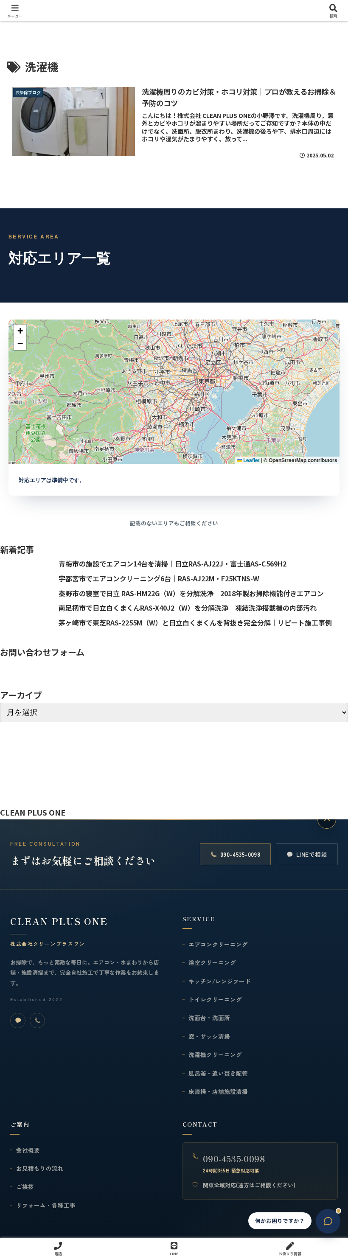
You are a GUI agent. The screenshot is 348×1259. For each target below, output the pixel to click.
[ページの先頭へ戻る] (326, 819)
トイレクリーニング (215, 999)
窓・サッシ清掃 (209, 1036)
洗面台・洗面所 (209, 1017)
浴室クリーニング (212, 962)
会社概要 (28, 1150)
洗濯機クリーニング (215, 1054)
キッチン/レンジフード (219, 981)
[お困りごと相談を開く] (328, 1221)
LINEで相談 (311, 854)
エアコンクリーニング (218, 944)
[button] (20, 331)
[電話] (37, 1020)
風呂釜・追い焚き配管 (218, 1073)
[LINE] (17, 1020)
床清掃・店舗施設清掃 (218, 1091)
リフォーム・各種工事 (46, 1205)
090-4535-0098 (240, 854)
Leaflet (251, 460)
